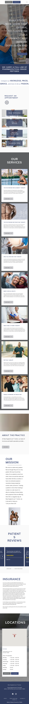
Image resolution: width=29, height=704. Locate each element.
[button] (26, 2)
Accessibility (22, 698)
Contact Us (14, 699)
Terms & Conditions (13, 698)
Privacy (5, 698)
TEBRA (20, 702)
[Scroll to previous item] (2, 556)
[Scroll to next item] (26, 556)
